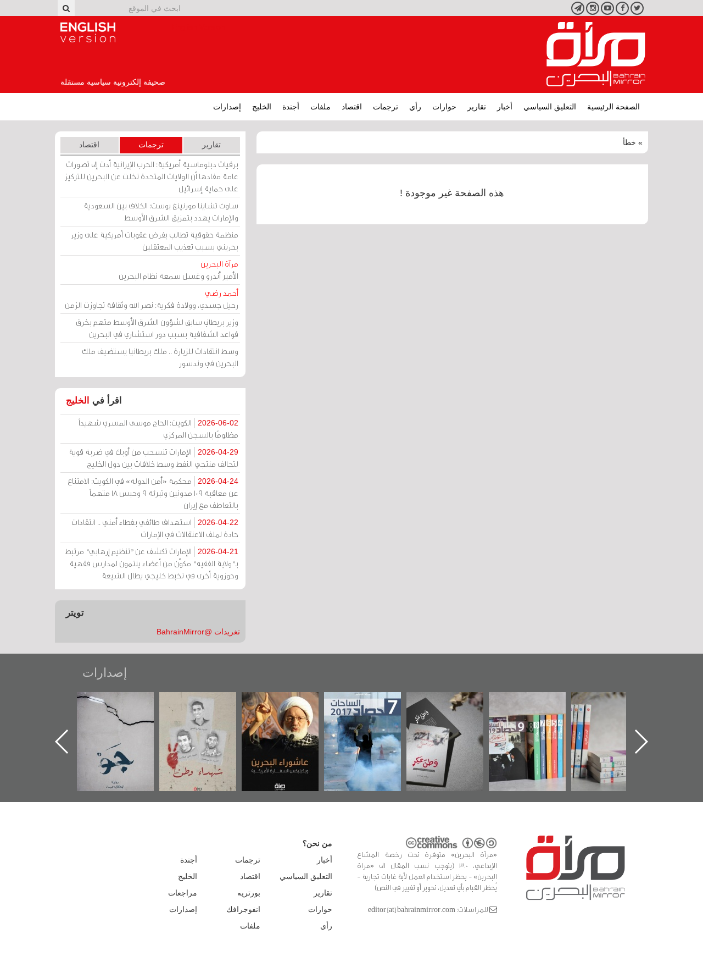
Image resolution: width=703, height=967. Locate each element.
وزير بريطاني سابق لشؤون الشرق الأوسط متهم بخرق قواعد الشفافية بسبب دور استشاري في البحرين (157, 328)
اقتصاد (352, 106)
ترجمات (385, 106)
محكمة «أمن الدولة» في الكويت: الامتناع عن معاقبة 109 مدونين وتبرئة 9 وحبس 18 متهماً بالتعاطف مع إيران (153, 493)
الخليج (261, 106)
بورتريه (248, 892)
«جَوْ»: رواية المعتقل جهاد (190, 710)
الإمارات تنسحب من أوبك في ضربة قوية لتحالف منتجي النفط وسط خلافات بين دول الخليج (153, 457)
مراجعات (182, 892)
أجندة (290, 106)
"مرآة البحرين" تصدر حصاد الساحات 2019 (602, 717)
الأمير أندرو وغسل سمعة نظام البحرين (178, 269)
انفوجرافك (243, 909)
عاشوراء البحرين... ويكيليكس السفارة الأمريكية (355, 717)
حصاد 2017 (437, 704)
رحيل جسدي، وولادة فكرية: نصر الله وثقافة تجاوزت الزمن (151, 299)
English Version (87, 32)
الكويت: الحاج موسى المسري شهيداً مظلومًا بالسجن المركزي (158, 428)
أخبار (504, 106)
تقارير (476, 106)
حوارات (444, 106)
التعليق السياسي (549, 106)
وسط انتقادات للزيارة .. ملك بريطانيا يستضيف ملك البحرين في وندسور (160, 357)
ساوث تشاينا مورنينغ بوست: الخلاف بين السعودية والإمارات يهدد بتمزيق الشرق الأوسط (160, 211)
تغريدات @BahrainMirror (198, 631)
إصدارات (227, 106)
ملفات (320, 106)
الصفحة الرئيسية (613, 106)
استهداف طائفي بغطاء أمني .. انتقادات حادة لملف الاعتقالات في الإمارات (154, 528)
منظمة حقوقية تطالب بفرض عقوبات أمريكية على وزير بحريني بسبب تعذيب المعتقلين (154, 240)
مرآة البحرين (595, 54)
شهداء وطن (273, 704)
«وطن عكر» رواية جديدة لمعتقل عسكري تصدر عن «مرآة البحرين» (520, 723)
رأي (415, 106)
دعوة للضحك (108, 704)
